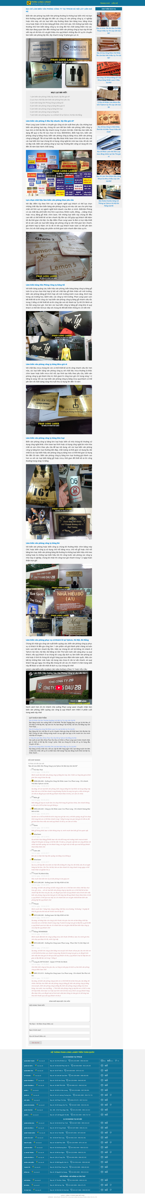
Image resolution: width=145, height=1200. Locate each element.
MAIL (104, 1061)
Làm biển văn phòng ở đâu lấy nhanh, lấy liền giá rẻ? (50, 97)
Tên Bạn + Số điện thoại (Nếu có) (41, 1024)
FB (118, 1061)
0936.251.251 (83, 1128)
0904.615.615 (84, 1172)
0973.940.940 (81, 1133)
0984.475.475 (82, 1185)
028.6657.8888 (76, 1105)
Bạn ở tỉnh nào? (35, 1030)
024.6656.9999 (73, 1157)
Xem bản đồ (42, 1061)
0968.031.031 (82, 1152)
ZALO (111, 1061)
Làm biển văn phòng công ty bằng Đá (44, 112)
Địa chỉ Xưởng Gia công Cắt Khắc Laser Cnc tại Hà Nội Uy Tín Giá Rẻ (52, 729)
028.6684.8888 (77, 1066)
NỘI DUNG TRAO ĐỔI (37, 1005)
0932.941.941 (85, 1105)
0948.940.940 (82, 1080)
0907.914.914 (83, 1100)
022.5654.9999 (74, 1180)
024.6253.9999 (76, 1167)
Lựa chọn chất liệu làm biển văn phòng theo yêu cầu (50, 100)
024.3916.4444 (75, 1147)
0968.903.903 (86, 1190)
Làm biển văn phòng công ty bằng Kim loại (46, 109)
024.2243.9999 (73, 1142)
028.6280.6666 (71, 1070)
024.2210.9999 (73, 1152)
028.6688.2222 (73, 1085)
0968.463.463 (85, 1167)
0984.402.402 (82, 1157)
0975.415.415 (80, 1070)
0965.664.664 (84, 1061)
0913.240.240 (87, 1066)
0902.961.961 (82, 1138)
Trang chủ (105, 3)
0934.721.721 (89, 1095)
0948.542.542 (83, 1085)
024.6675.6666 (72, 1133)
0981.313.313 (86, 1110)
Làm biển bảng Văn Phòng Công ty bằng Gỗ (46, 103)
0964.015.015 (84, 1147)
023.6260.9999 (72, 1185)
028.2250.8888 (72, 1080)
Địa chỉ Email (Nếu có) (37, 1036)
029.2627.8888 (77, 1190)
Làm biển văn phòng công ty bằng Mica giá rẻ (47, 106)
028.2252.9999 (77, 1110)
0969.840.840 (86, 1162)
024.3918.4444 (77, 1162)
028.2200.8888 (75, 1075)
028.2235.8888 (75, 1061)
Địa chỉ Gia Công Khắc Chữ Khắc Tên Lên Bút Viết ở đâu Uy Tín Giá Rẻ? (52, 747)
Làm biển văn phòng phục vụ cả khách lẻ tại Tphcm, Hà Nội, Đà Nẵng (56, 115)
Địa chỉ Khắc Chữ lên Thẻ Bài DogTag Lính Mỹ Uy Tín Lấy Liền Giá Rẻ (52, 720)
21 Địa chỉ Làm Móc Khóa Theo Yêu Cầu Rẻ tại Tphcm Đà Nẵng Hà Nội (52, 738)
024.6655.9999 (75, 1172)
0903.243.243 (85, 1123)
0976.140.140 (83, 1142)
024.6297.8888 (74, 1128)
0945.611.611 (83, 1180)
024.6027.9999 (76, 1123)
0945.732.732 (86, 1115)
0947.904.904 (85, 1090)
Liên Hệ (115, 3)
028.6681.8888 (79, 1095)
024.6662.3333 (72, 1138)
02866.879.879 (74, 1100)
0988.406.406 (84, 1075)
